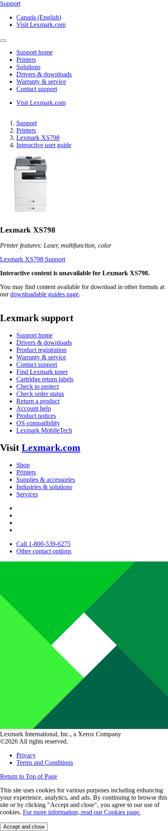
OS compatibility (38, 423)
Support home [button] (34, 52)
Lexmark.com (51, 447)
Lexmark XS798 (38, 137)
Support (26, 123)
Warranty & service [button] (41, 81)
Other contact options (43, 551)
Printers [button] (26, 59)
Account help (33, 408)
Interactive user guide (43, 144)
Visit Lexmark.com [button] (41, 24)
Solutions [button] (28, 66)
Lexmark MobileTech (44, 430)
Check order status (40, 393)
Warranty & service (41, 357)
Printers (26, 130)
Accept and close (23, 827)
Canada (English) (38, 17)
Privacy (26, 755)
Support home (34, 335)
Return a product (38, 401)
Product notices (36, 415)
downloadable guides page (44, 294)
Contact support (36, 364)
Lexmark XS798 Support (32, 259)
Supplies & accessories (45, 479)
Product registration (41, 349)
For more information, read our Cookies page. (82, 812)
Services (27, 494)
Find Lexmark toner (42, 371)
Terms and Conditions (44, 762)
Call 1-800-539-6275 (43, 543)
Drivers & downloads (44, 342)
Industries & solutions (44, 486)
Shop (23, 464)
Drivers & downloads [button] (44, 74)
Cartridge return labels (44, 379)
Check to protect (37, 386)
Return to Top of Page (28, 776)
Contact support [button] (36, 88)
